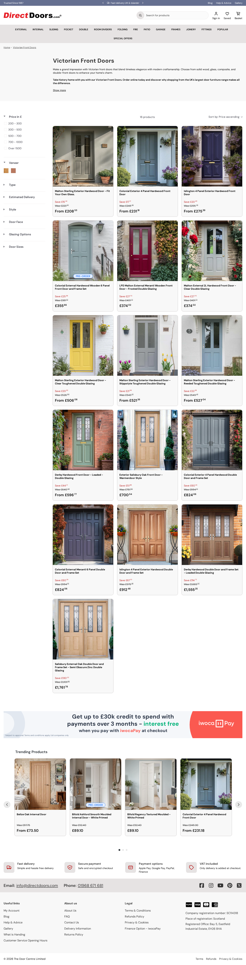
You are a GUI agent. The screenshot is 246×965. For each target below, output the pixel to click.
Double (83, 29)
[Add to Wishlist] (108, 131)
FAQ (67, 916)
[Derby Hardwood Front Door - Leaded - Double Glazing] (83, 440)
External (21, 29)
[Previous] (7, 804)
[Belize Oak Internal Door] (40, 784)
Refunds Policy (134, 916)
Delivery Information (77, 928)
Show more (59, 90)
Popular (222, 29)
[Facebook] (201, 885)
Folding (123, 29)
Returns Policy (73, 934)
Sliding (53, 29)
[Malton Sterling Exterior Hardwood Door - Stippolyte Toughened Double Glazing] (147, 345)
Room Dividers (103, 29)
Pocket (68, 29)
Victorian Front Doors (24, 47)
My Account (11, 910)
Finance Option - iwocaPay (143, 928)
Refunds (211, 959)
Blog (210, 3)
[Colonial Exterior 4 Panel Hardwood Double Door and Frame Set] (212, 440)
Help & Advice (223, 3)
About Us (70, 910)
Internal (38, 29)
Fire (135, 29)
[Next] (238, 804)
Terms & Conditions (138, 910)
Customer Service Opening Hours (25, 940)
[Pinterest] (230, 885)
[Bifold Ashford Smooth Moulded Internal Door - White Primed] (95, 784)
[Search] (140, 15)
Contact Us (71, 922)
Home (7, 47)
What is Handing (14, 934)
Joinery (191, 29)
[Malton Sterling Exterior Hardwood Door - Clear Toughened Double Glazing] (83, 345)
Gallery (238, 3)
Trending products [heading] (31, 751)
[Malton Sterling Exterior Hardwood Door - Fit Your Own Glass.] (83, 156)
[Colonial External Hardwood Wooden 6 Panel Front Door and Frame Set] (83, 251)
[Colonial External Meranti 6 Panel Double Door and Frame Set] (83, 534)
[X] (239, 885)
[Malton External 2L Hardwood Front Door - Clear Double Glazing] (212, 251)
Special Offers (123, 38)
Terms (199, 959)
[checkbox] (24, 123)
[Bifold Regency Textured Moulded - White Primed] (150, 784)
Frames (175, 29)
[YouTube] (220, 885)
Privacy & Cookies (137, 922)
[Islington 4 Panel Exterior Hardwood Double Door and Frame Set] (147, 534)
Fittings (207, 29)
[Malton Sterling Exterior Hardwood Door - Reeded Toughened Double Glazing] (212, 345)
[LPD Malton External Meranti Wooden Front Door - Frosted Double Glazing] (147, 251)
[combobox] (176, 15)
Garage (161, 29)
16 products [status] (147, 117)
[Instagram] (211, 885)
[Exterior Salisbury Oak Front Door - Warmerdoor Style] (147, 440)
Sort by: (224, 117)
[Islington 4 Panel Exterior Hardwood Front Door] (212, 156)
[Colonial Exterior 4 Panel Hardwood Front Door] (147, 156)
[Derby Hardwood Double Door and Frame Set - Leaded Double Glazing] (212, 534)
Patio (147, 29)
